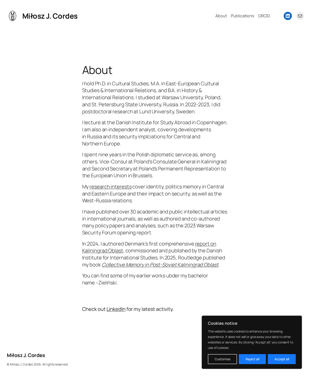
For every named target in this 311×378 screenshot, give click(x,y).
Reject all (252, 359)
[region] (252, 342)
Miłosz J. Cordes (50, 16)
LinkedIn (116, 309)
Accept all (282, 359)
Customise (222, 359)
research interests (110, 186)
